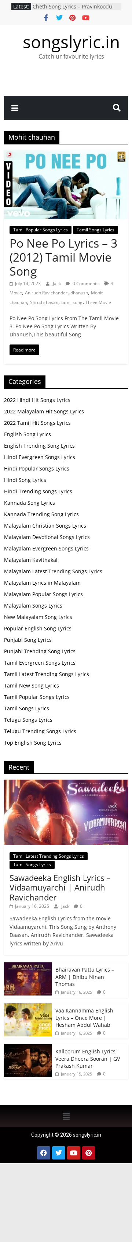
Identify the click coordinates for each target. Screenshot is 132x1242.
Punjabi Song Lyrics (28, 639)
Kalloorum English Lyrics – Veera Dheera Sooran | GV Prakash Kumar (87, 1058)
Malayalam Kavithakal (31, 559)
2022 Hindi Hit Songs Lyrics (37, 399)
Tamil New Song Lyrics (31, 685)
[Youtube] (73, 1152)
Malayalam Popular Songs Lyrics (43, 594)
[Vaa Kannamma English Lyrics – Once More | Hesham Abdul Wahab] (28, 1007)
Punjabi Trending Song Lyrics (40, 651)
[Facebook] (43, 1152)
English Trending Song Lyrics (39, 445)
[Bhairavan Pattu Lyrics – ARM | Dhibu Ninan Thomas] (28, 966)
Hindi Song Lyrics (25, 479)
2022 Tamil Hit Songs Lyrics (37, 422)
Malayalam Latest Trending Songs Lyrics (53, 571)
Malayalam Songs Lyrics (33, 605)
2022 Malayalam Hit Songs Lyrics (44, 411)
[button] (66, 1116)
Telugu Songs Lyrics (28, 719)
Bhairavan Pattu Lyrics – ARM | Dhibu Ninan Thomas (84, 976)
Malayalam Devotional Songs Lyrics (47, 536)
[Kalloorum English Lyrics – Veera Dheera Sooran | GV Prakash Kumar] (28, 1048)
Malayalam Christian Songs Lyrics (45, 525)
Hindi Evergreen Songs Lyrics (39, 457)
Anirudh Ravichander (46, 293)
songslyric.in (71, 41)
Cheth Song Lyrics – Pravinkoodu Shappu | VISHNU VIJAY (72, 10)
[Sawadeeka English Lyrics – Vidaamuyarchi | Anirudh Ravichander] (66, 783)
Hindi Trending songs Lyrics (38, 491)
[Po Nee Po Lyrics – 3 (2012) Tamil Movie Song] (66, 154)
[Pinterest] (88, 1152)
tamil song (71, 302)
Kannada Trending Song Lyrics (41, 514)
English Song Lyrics (27, 434)
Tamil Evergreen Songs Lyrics (40, 662)
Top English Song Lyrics (33, 742)
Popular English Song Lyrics (38, 628)
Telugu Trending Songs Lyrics (40, 731)
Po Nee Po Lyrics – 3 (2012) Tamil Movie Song (63, 257)
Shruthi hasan (44, 302)
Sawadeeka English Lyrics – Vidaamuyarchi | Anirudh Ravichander (60, 887)
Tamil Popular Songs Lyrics (40, 230)
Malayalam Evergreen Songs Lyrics (46, 548)
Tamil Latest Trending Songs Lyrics (46, 674)
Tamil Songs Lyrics (95, 230)
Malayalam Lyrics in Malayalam (42, 582)
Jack (57, 283)
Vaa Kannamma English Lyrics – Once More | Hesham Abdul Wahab (84, 1017)
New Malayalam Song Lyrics (38, 616)
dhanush (79, 293)
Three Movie (98, 302)
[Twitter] (58, 1152)
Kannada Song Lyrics (29, 502)
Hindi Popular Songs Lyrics (36, 468)
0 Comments (85, 283)
